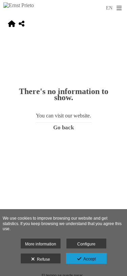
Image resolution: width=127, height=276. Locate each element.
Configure (86, 244)
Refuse (42, 259)
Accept (88, 259)
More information (40, 244)
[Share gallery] (21, 24)
